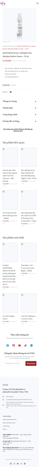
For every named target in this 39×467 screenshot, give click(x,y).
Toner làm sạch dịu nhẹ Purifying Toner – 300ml (10, 215)
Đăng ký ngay (31, 363)
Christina (13, 85)
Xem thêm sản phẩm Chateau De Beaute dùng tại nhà (18, 130)
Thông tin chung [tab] (10, 101)
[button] (10, 92)
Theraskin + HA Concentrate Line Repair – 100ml (27, 268)
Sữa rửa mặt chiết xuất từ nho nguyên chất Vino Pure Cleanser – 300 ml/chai (10, 176)
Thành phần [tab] (8, 108)
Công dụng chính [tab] (10, 115)
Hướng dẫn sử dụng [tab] (11, 121)
